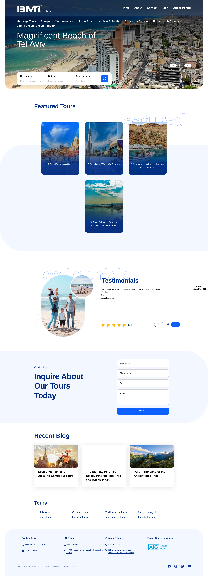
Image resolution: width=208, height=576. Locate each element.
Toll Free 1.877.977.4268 (35, 545)
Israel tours (45, 517)
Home (126, 8)
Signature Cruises (137, 21)
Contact (152, 8)
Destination (26, 76)
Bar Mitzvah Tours (165, 21)
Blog (165, 8)
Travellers (81, 76)
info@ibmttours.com (34, 551)
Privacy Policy (68, 566)
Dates (51, 76)
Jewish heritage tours (149, 512)
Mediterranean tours (116, 512)
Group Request (45, 25)
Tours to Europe (146, 517)
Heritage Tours (27, 21)
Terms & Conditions (52, 566)
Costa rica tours (80, 512)
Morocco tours (80, 517)
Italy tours (44, 512)
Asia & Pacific (111, 21)
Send (141, 411)
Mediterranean (65, 21)
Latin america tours (115, 517)
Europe (46, 21)
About (138, 8)
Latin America (88, 21)
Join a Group (25, 25)
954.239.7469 (72, 545)
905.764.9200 (114, 545)
